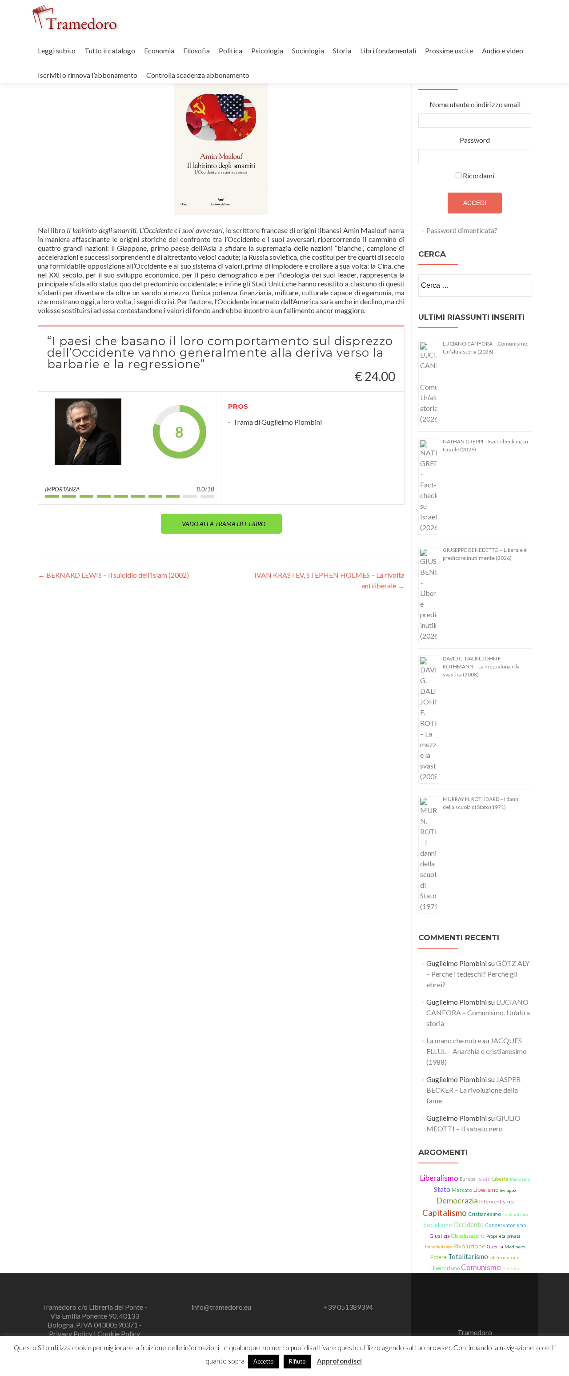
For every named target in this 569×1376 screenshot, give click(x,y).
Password (475, 140)
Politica (230, 50)
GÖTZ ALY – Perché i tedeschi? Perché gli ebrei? (477, 974)
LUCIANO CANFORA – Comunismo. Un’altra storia (478, 1012)
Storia (342, 50)
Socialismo (437, 1224)
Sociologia (308, 50)
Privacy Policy (71, 1333)
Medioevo (515, 1246)
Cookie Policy (118, 1333)
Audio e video (502, 50)
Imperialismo (438, 1246)
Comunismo (481, 1267)
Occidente (468, 1224)
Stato (442, 1189)
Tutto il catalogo (109, 50)
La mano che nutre (453, 1040)
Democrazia (457, 1200)
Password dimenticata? (461, 230)
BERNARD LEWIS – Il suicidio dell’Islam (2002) (113, 575)
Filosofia (196, 50)
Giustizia (439, 1236)
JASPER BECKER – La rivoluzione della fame (473, 1090)
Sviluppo (508, 1190)
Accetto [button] (263, 1361)
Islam (484, 1178)
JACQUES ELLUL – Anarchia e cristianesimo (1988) (476, 1051)
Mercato (462, 1190)
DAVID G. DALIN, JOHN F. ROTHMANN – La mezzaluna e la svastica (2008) (481, 666)
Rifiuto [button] (297, 1361)
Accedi (474, 202)
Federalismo (515, 1214)
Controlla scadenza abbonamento (197, 75)
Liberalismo (439, 1178)
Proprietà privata (503, 1236)
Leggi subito (57, 50)
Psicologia (267, 50)
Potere (438, 1257)
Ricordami (478, 175)
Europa (468, 1179)
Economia (159, 50)
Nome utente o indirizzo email (475, 104)
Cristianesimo (484, 1214)
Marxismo (520, 1179)
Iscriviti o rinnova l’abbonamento (87, 75)
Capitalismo (444, 1213)
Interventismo (496, 1201)
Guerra (495, 1246)
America (510, 1268)
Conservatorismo (505, 1225)
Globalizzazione (468, 1236)
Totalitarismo (468, 1256)
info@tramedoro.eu (221, 1307)
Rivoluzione (469, 1246)
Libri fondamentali (388, 50)
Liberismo (486, 1189)
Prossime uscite (449, 50)
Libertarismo (445, 1268)
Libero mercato (504, 1257)
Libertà (500, 1178)
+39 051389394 (348, 1307)
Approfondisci (339, 1361)
